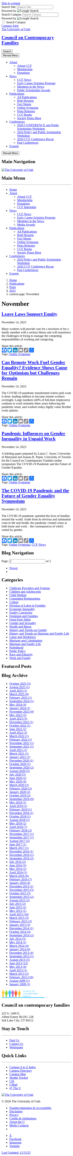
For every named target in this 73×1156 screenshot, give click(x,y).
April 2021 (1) (18, 750)
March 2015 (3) (19, 917)
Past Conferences (27, 142)
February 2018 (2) (20, 830)
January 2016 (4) (19, 883)
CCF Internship (26, 207)
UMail (13, 1084)
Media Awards (26, 224)
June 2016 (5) (17, 865)
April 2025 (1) (18, 690)
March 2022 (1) (19, 736)
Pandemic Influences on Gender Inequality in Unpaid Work (33, 436)
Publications (16, 93)
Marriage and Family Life (25, 644)
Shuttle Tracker (18, 1077)
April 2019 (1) (18, 806)
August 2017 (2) (19, 841)
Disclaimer (16, 1111)
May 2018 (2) (17, 823)
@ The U (15, 1088)
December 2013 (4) (21, 952)
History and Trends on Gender (28, 630)
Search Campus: (12, 14)
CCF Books (24, 114)
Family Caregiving (20, 612)
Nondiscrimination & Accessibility (30, 1108)
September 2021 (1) (21, 746)
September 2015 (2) (21, 897)
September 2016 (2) (21, 858)
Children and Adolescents (25, 591)
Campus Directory (20, 1070)
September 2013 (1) (21, 956)
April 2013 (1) (18, 970)
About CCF (24, 65)
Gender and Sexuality (22, 623)
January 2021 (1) (19, 757)
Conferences (17, 121)
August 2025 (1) (19, 687)
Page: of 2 (26, 561)
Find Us (14, 1040)
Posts (12, 287)
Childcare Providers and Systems (29, 588)
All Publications (27, 97)
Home (13, 189)
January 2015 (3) (19, 924)
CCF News (24, 79)
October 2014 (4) (20, 931)
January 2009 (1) (19, 984)
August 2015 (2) (19, 900)
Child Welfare (17, 595)
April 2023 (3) (18, 718)
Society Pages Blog (29, 118)
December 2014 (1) (21, 928)
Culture (13, 602)
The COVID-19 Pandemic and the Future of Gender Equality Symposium (35, 496)
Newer (13, 568)
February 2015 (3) (20, 921)
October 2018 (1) (20, 816)
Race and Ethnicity (21, 654)
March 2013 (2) (19, 973)
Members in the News (30, 86)
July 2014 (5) (17, 938)
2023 (12, 290)
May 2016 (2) (17, 869)
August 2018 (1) (19, 820)
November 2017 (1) (21, 834)
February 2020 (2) (20, 788)
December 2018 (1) (21, 813)
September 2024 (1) (21, 701)
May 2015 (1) (17, 910)
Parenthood (16, 647)
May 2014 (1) (17, 942)
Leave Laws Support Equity (29, 314)
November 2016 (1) (21, 855)
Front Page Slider (20, 619)
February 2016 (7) (20, 879)
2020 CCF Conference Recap (35, 139)
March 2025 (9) (19, 694)
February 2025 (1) (20, 697)
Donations (23, 72)
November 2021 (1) (21, 743)
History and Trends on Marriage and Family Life (39, 633)
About (13, 62)
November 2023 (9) (21, 711)
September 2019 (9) (21, 799)
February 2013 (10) (21, 977)
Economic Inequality (22, 609)
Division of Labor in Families (27, 605)
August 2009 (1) (19, 980)
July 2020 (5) (17, 774)
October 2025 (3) (20, 683)
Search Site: (9, 7)
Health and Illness (20, 626)
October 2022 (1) (20, 725)
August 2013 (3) (19, 959)
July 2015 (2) (17, 903)
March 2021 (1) (19, 753)
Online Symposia (27, 107)
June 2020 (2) (17, 778)
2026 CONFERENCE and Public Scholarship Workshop (38, 127)
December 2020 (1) (21, 760)
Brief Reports (25, 100)
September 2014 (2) (21, 935)
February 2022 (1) (20, 739)
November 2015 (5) (21, 890)
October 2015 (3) (20, 893)
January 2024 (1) (19, 708)
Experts (14, 146)
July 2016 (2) (17, 862)
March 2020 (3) (19, 785)
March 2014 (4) (19, 945)
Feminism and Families (23, 616)
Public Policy (17, 651)
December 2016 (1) (21, 851)
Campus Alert (10, 25)
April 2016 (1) (18, 872)
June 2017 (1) (17, 844)
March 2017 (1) (19, 848)
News (13, 76)
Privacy (14, 1115)
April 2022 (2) (18, 732)
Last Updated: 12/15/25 (16, 1152)
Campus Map (17, 1074)
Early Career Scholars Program (36, 83)
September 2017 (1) (21, 837)
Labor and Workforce (22, 637)
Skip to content (11, 3)
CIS (11, 1081)
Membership (25, 69)
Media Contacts (19, 1125)
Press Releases (26, 111)
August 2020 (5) (19, 771)
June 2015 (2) (17, 907)
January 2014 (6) (19, 949)
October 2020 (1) (20, 764)
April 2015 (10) (19, 914)
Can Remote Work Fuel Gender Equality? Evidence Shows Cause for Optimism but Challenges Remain (34, 370)
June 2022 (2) (17, 729)
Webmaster (16, 1047)
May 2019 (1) (17, 802)
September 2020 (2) (21, 767)
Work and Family (20, 658)
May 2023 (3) (17, 715)
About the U (17, 1122)
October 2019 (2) (20, 795)
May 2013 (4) (17, 966)
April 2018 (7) (18, 827)
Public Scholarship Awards (33, 90)
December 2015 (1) (21, 886)
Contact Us (16, 1044)
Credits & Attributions (22, 1118)
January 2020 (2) (19, 792)
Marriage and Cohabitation (25, 640)
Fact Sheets (24, 104)
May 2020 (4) (17, 781)
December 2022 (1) (21, 722)
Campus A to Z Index (22, 1067)
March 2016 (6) (19, 876)
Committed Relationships (24, 598)
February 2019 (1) (20, 809)
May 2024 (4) (17, 704)
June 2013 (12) (18, 963)
